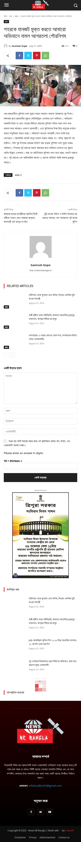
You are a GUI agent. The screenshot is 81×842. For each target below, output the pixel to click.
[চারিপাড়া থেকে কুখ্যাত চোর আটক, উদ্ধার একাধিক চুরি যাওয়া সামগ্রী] (15, 301)
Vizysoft (69, 830)
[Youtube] (49, 812)
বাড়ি (5, 16)
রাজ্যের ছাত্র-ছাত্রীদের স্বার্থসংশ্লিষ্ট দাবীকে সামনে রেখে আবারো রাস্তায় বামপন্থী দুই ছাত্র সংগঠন (20, 217)
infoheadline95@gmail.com (45, 785)
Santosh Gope (19, 46)
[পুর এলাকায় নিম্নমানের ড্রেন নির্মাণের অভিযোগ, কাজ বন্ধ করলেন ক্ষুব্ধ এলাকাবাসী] (15, 667)
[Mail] (40, 812)
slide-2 (18, 175)
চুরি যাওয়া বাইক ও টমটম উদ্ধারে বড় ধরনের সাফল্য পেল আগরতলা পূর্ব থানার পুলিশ (59, 217)
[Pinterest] (36, 55)
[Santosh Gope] (6, 46)
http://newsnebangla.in (40, 270)
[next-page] (12, 355)
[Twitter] (28, 55)
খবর (10, 16)
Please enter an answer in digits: (24, 453)
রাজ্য (16, 16)
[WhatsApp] (45, 55)
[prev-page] (6, 355)
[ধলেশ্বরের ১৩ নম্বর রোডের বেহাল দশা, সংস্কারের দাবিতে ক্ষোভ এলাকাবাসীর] (15, 341)
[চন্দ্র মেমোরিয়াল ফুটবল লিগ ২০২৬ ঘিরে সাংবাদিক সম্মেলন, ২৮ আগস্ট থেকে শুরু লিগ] (15, 646)
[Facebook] (19, 55)
